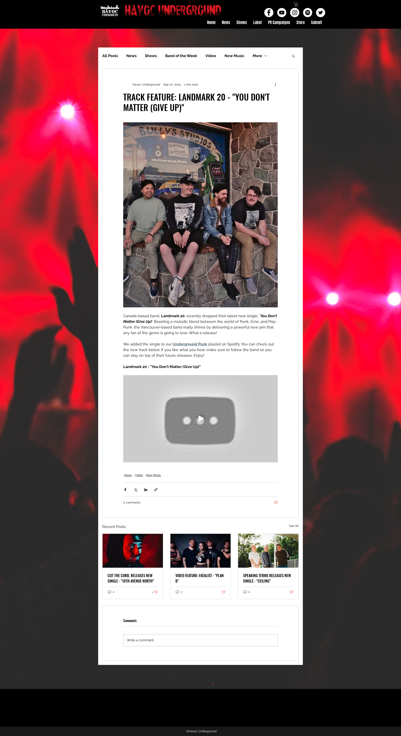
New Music (234, 56)
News (131, 56)
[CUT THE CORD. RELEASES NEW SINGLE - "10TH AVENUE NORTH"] (133, 551)
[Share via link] (156, 490)
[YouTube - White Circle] (281, 12)
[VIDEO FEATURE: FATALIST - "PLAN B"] (200, 551)
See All (294, 526)
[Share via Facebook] (125, 490)
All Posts (110, 56)
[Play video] (200, 418)
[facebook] (268, 12)
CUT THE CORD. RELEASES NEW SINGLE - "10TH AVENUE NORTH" (131, 578)
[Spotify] (307, 12)
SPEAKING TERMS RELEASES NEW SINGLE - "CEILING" (267, 578)
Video (211, 56)
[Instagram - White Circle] (294, 12)
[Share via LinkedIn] (146, 490)
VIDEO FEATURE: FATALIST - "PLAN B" (199, 578)
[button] (296, 4)
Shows (151, 56)
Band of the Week (181, 56)
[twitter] (320, 12)
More (257, 56)
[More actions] (275, 84)
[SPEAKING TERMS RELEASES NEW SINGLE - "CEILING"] (268, 551)
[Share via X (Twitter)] (135, 490)
